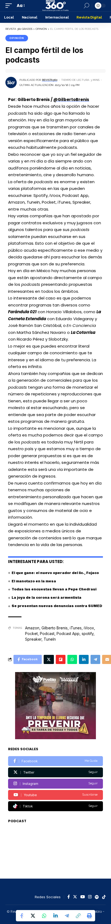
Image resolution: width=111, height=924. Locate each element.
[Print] (89, 915)
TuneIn (50, 639)
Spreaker (33, 639)
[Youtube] (55, 795)
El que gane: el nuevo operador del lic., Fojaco (55, 573)
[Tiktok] (55, 806)
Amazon (32, 628)
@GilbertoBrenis (71, 99)
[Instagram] (55, 784)
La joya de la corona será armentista (46, 597)
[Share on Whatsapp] (44, 915)
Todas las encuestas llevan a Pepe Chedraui (54, 589)
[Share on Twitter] (33, 915)
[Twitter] (55, 772)
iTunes (76, 628)
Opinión (16, 38)
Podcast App (68, 633)
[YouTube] (82, 897)
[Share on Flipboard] (60, 659)
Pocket (31, 633)
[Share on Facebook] (21, 915)
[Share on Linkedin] (55, 915)
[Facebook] (55, 761)
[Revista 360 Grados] (55, 5)
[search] (86, 5)
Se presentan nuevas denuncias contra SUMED (57, 606)
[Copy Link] (78, 915)
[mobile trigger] (10, 5)
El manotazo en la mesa (34, 581)
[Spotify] (97, 897)
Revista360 (49, 79)
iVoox (89, 628)
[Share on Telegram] (66, 915)
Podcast (47, 633)
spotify (87, 633)
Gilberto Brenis (54, 628)
